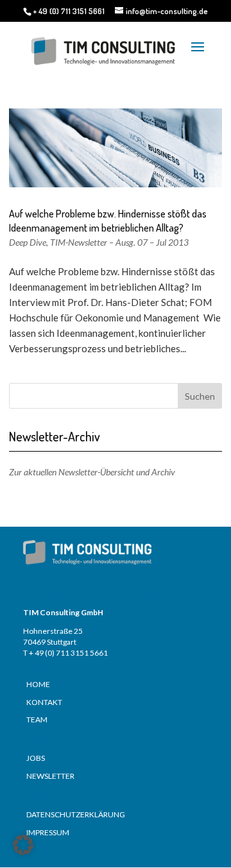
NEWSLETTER (50, 776)
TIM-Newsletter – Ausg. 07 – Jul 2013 (119, 242)
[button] (23, 845)
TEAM (36, 719)
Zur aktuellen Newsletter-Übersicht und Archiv (92, 471)
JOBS (35, 758)
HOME (38, 684)
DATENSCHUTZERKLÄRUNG (75, 814)
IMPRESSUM (47, 832)
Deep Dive (27, 242)
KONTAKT (44, 702)
